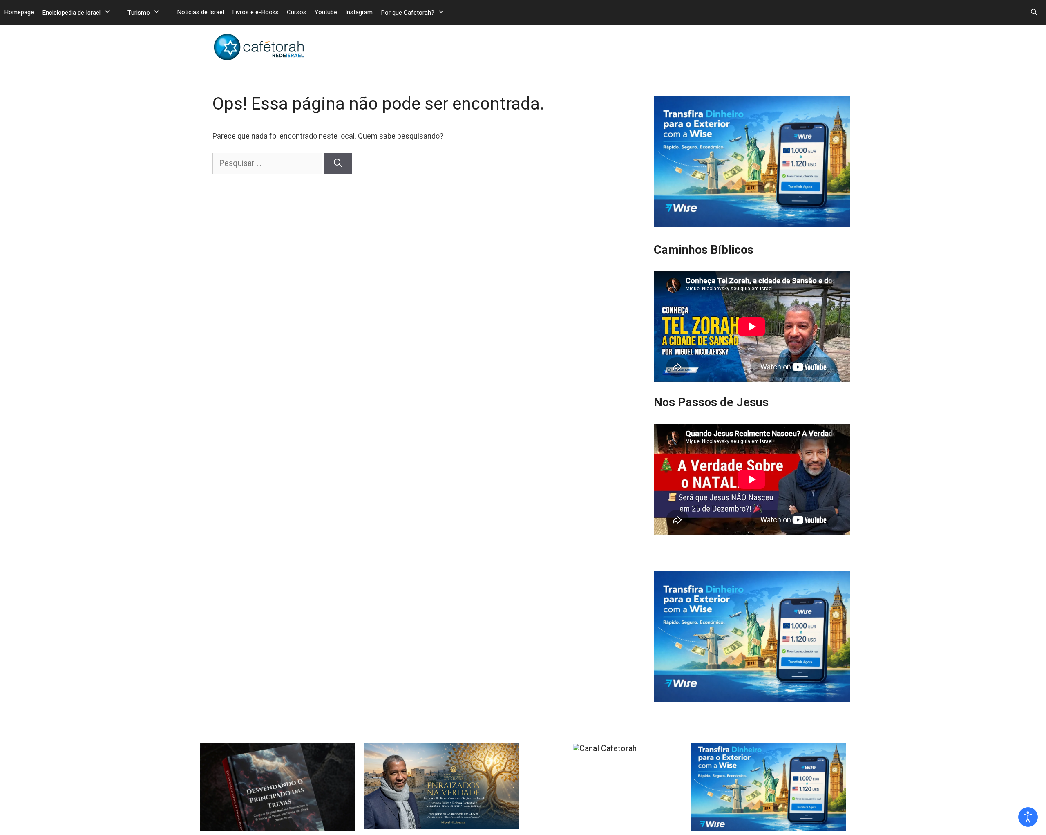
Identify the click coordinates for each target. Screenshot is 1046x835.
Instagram (359, 12)
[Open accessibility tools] (1028, 817)
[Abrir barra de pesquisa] (1034, 12)
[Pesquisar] (338, 163)
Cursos (296, 12)
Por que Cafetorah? (407, 12)
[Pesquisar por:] (268, 163)
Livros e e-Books (255, 12)
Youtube (326, 12)
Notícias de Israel (200, 12)
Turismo (138, 12)
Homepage (19, 12)
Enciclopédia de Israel (71, 12)
